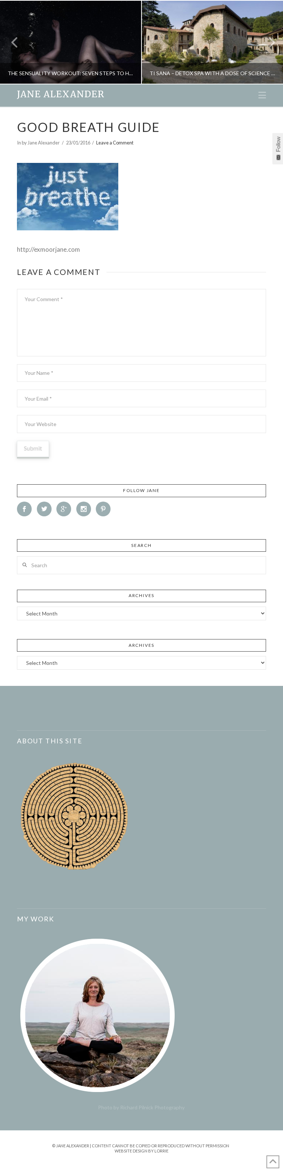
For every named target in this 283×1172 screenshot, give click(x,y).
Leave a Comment (114, 143)
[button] (262, 95)
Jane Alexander (60, 94)
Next (267, 42)
